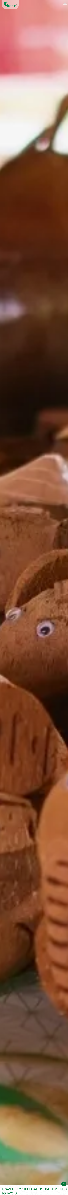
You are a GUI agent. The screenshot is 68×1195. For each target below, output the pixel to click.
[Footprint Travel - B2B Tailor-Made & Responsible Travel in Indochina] (10, 4)
